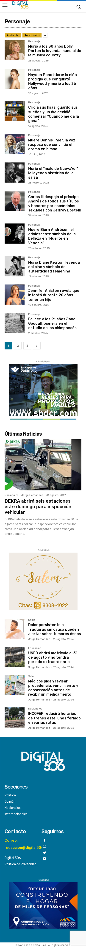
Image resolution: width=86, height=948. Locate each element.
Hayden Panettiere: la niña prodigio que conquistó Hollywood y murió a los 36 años (52, 81)
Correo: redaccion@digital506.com (28, 844)
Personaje (34, 41)
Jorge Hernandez (32, 495)
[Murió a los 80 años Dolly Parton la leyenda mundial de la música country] (15, 50)
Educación (34, 648)
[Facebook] (45, 840)
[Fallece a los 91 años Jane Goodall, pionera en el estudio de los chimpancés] (15, 323)
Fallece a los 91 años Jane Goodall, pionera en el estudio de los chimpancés (52, 323)
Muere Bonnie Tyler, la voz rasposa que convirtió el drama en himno (51, 144)
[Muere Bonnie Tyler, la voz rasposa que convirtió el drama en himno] (15, 144)
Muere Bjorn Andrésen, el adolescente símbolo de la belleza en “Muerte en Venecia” (52, 236)
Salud (31, 620)
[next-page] (37, 345)
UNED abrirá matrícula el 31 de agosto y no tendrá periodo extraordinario (52, 657)
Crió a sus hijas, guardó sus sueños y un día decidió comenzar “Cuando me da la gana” (53, 114)
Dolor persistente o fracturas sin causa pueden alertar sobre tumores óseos (54, 629)
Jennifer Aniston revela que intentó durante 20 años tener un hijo (53, 295)
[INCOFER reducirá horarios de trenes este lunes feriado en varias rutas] (15, 717)
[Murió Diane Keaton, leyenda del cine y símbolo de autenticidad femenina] (15, 266)
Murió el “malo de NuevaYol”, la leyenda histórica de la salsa (53, 173)
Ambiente (13, 35)
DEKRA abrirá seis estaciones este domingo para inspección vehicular (38, 506)
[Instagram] (45, 847)
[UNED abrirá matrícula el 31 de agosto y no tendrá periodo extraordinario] (15, 657)
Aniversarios (32, 35)
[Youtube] (45, 859)
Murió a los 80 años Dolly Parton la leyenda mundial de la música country (54, 50)
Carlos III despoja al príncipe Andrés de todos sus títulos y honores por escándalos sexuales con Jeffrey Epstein (54, 203)
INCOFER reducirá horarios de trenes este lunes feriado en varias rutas (54, 718)
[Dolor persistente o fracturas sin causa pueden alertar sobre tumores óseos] (15, 629)
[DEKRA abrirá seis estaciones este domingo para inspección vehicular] (43, 464)
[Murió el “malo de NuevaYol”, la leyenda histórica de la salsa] (15, 172)
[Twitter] (45, 853)
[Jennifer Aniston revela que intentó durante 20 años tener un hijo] (15, 294)
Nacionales (11, 495)
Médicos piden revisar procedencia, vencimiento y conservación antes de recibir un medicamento (53, 688)
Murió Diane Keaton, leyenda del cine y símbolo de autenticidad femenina (54, 266)
